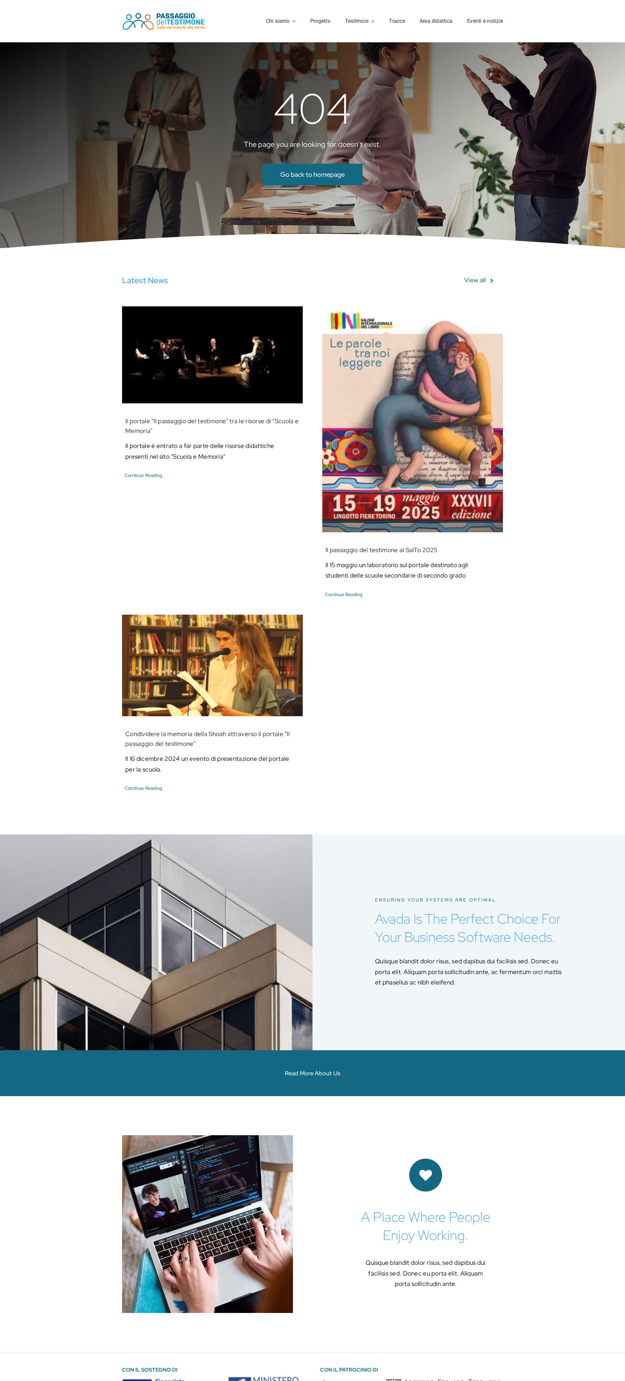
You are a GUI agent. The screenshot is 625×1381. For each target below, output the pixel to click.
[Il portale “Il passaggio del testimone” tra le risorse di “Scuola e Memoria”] (212, 354)
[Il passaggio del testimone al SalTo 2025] (412, 419)
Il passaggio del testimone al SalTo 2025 (381, 550)
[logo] (164, 15)
